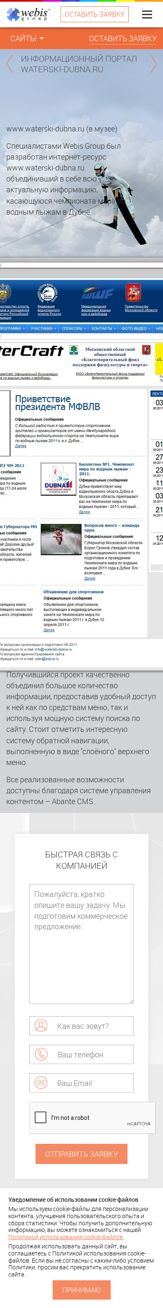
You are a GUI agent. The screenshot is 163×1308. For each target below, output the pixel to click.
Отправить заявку (81, 1154)
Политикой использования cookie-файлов (65, 1237)
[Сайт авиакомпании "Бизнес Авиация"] (9, 63)
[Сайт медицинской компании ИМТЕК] (153, 63)
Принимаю (81, 1290)
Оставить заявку (95, 14)
